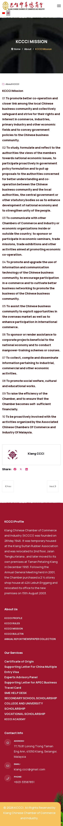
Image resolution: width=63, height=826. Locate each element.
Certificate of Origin (19, 661)
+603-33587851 (24, 782)
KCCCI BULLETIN (13, 633)
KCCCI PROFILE (13, 618)
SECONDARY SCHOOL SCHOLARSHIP (30, 698)
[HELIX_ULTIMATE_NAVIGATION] (59, 6)
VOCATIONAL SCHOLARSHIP (24, 714)
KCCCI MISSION (13, 628)
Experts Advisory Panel (21, 677)
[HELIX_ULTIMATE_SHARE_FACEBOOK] (15, 469)
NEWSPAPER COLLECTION (39, 639)
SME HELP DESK (15, 693)
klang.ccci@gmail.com (29, 769)
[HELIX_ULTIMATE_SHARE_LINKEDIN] (26, 469)
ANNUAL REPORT (13, 639)
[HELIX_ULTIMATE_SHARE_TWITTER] (21, 469)
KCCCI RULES (12, 623)
